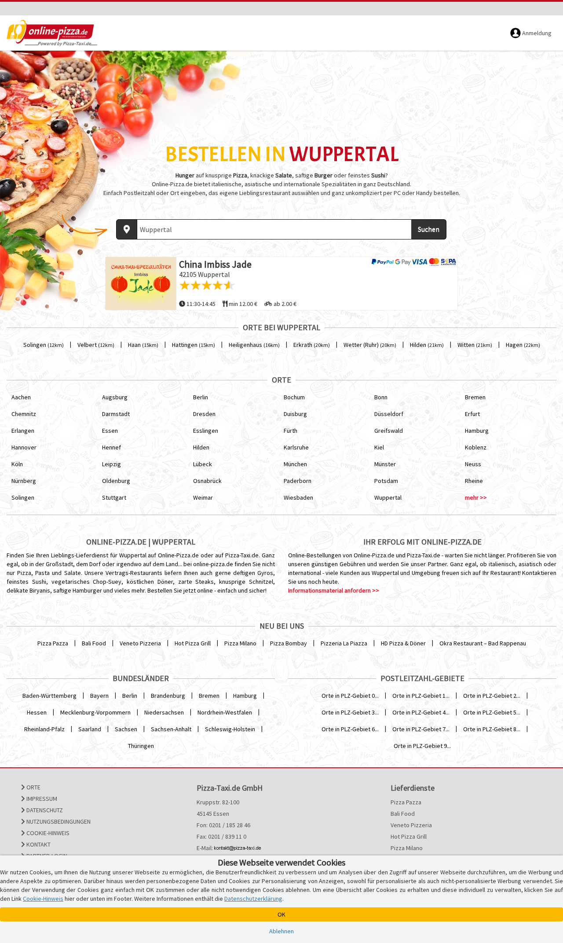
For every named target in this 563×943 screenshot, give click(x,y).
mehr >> (476, 497)
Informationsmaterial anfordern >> (333, 590)
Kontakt (38, 844)
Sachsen (126, 729)
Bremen (475, 397)
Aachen (21, 397)
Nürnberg (23, 481)
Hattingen (193, 345)
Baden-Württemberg (49, 696)
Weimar (203, 497)
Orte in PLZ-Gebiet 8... (491, 729)
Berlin (200, 397)
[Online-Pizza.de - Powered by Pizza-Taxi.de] (52, 33)
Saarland (89, 729)
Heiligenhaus (254, 345)
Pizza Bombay (288, 643)
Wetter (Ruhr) (370, 345)
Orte (32, 787)
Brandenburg (168, 696)
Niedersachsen (164, 712)
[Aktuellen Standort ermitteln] (126, 229)
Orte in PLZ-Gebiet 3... (350, 712)
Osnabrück (207, 481)
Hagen (523, 345)
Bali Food (94, 643)
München (295, 464)
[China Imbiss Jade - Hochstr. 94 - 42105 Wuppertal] (141, 283)
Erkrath (311, 345)
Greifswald (388, 431)
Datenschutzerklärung (253, 898)
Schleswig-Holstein (230, 729)
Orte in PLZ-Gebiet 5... (491, 712)
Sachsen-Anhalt (171, 729)
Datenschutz (44, 810)
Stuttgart (114, 497)
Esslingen (205, 431)
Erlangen (22, 431)
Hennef (111, 447)
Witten (474, 345)
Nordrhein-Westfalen (224, 712)
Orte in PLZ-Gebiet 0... (350, 696)
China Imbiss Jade (215, 264)
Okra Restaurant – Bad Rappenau (482, 643)
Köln (17, 464)
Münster (385, 464)
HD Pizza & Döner (403, 643)
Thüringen (141, 746)
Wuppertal (388, 497)
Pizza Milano (240, 643)
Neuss (473, 464)
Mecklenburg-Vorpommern (95, 712)
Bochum (294, 397)
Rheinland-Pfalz (44, 729)
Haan (143, 345)
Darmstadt (116, 414)
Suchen (428, 229)
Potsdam (386, 481)
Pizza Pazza (52, 643)
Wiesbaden (298, 497)
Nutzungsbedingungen (58, 821)
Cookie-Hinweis (47, 833)
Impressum (41, 799)
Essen (110, 431)
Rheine (474, 481)
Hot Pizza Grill (193, 643)
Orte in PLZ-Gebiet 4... (421, 712)
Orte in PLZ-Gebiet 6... (350, 729)
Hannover (24, 447)
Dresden (204, 414)
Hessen (37, 712)
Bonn (381, 397)
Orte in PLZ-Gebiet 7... (421, 729)
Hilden (427, 345)
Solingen (43, 345)
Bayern (99, 696)
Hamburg (477, 431)
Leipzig (111, 464)
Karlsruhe (296, 447)
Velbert (95, 345)
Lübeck (202, 464)
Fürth (290, 431)
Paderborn (297, 481)
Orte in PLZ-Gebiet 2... (491, 696)
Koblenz (475, 447)
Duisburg (295, 414)
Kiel (379, 447)
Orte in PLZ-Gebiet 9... (422, 746)
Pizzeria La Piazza (344, 643)
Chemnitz (23, 414)
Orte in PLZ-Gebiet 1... (421, 696)
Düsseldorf (388, 414)
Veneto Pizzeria (140, 643)
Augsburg (115, 397)
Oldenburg (116, 481)
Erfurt (472, 414)
